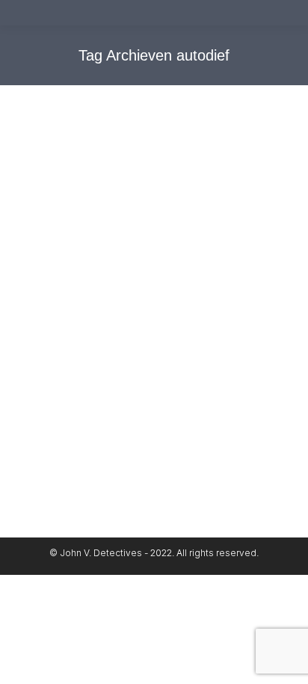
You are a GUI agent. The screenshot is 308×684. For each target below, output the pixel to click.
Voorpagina (217, 342)
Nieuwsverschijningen (139, 342)
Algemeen (64, 342)
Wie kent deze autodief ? (123, 315)
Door (76, 357)
